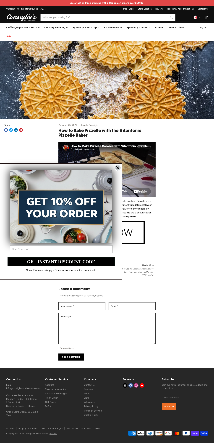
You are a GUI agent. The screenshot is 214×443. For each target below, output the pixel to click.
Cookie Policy (91, 415)
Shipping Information (55, 389)
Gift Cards (50, 402)
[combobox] (103, 17)
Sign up (169, 406)
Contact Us (203, 9)
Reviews (159, 9)
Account (49, 385)
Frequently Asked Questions (180, 9)
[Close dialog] (118, 167)
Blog (86, 397)
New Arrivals (177, 27)
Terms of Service (93, 410)
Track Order (128, 9)
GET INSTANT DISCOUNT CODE (61, 261)
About (87, 393)
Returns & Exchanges (56, 393)
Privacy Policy (91, 406)
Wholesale (89, 402)
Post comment (71, 357)
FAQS (48, 406)
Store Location (145, 9)
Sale (9, 36)
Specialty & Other (138, 27)
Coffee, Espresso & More (22, 27)
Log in (202, 27)
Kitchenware (112, 27)
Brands (159, 27)
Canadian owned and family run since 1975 (26, 9)
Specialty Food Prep (84, 27)
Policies (53, 433)
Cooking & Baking (55, 27)
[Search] (171, 17)
